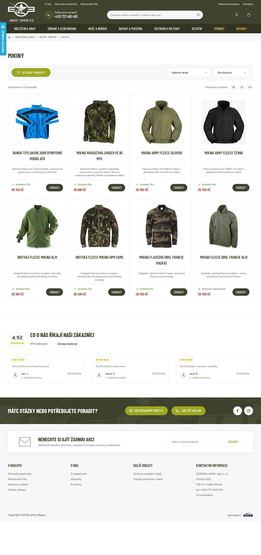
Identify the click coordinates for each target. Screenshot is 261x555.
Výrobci (219, 28)
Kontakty (248, 4)
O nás (48, 4)
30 (241, 87)
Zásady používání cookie (148, 479)
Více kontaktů (204, 495)
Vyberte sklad (180, 72)
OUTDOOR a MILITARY (167, 28)
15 (233, 87)
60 (249, 87)
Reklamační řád (89, 4)
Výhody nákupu (17, 489)
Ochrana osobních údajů (147, 473)
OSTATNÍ (197, 28)
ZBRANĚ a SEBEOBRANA (62, 28)
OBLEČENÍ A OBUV (25, 28)
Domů (9, 37)
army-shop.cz (38, 514)
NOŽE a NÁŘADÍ (97, 28)
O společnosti (79, 473)
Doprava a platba (18, 484)
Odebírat (233, 442)
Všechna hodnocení (67, 344)
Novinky (241, 28)
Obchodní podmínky (66, 4)
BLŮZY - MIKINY (48, 37)
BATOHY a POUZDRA (130, 28)
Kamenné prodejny (229, 4)
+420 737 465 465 (66, 16)
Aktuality (76, 479)
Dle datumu (225, 72)
